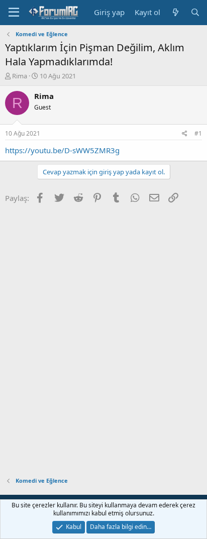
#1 (198, 133)
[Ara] (195, 12)
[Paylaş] (184, 134)
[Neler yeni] (175, 12)
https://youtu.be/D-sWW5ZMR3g (62, 150)
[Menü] (14, 12)
